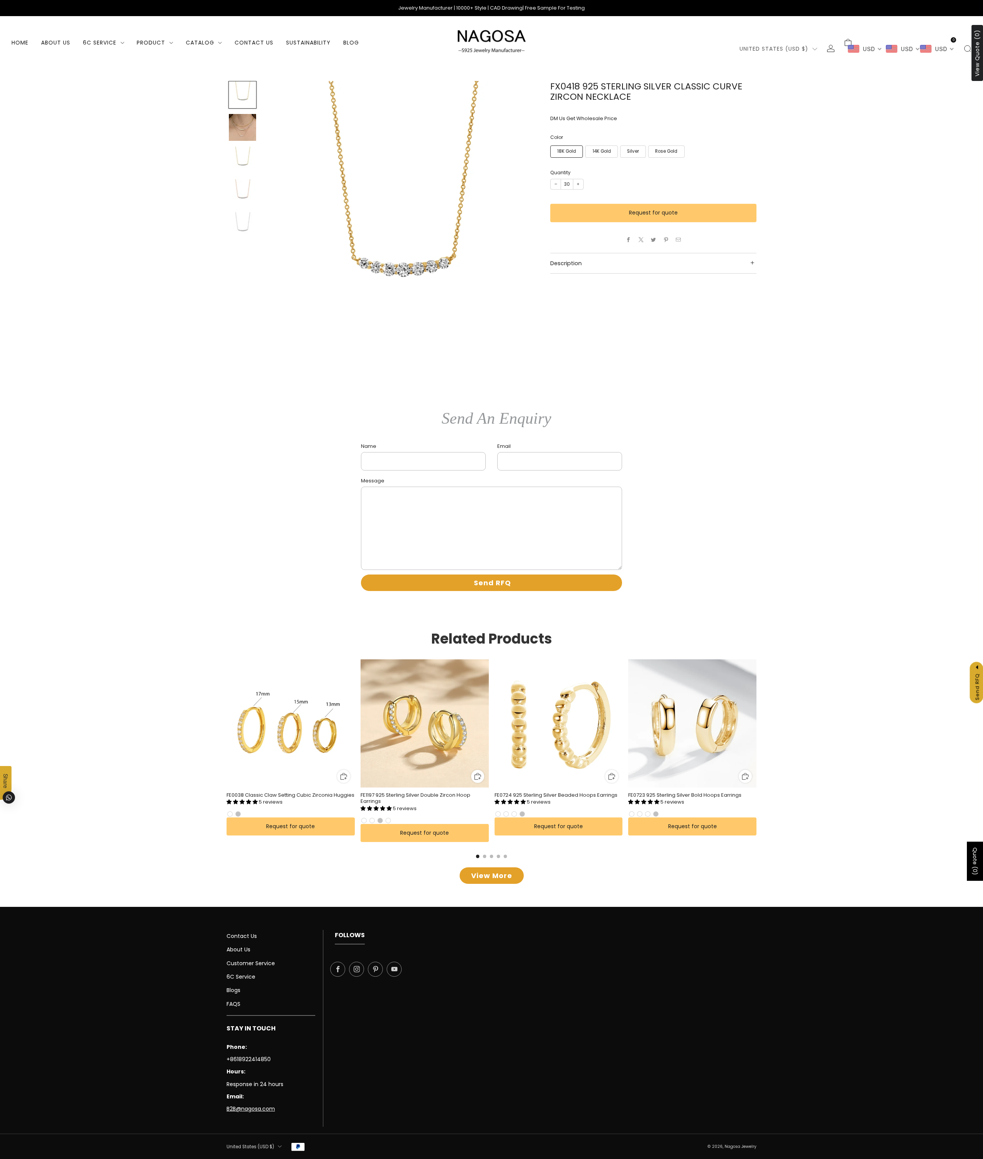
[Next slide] (524, 219)
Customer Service (251, 963)
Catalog (200, 42)
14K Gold (601, 151)
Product (151, 42)
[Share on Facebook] (628, 240)
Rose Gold (666, 151)
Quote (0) (975, 861)
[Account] (831, 49)
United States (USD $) (774, 49)
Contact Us (242, 936)
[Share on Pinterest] (666, 240)
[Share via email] (678, 240)
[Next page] (756, 724)
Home (20, 42)
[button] (243, 802)
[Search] (967, 49)
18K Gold (566, 151)
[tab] (478, 856)
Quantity (560, 172)
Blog (351, 42)
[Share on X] (641, 240)
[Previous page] (226, 724)
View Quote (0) (977, 53)
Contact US (254, 42)
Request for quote (653, 212)
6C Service (99, 42)
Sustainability (308, 42)
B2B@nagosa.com (251, 1109)
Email (504, 446)
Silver (633, 151)
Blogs (233, 990)
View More (491, 875)
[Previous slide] (278, 219)
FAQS (233, 1004)
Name (368, 446)
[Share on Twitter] (653, 240)
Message (372, 480)
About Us (55, 42)
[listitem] (491, 8)
